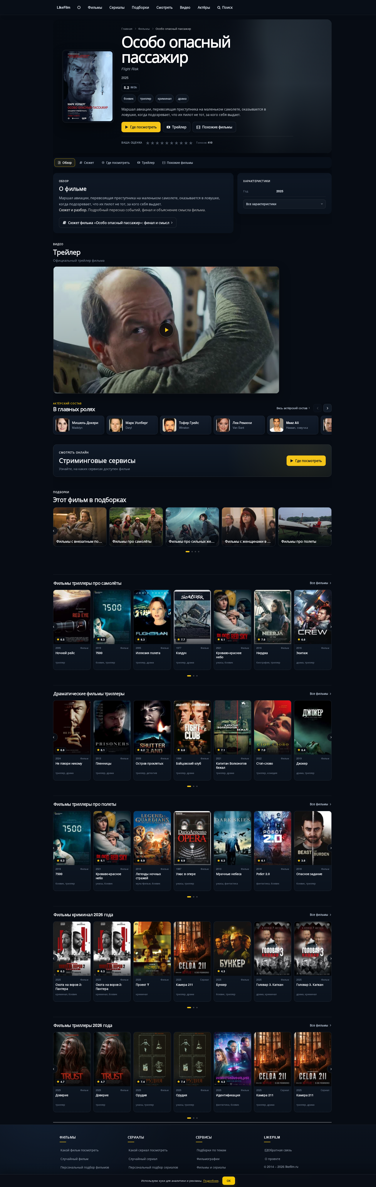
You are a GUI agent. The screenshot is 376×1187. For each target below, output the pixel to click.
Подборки (140, 7)
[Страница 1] (188, 551)
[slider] (169, 142)
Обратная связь (280, 1150)
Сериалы (116, 7)
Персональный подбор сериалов (153, 1167)
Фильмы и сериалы (211, 1167)
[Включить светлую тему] (79, 7)
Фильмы (95, 7)
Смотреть (164, 7)
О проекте (272, 1159)
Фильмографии (208, 1159)
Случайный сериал (143, 1159)
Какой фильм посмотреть (79, 1150)
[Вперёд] (327, 408)
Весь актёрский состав (292, 408)
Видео (185, 7)
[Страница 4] (198, 551)
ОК (229, 1181)
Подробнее (210, 1181)
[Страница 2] (192, 551)
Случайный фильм (74, 1159)
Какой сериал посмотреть (148, 1150)
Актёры (204, 7)
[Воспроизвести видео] (166, 329)
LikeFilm (63, 7)
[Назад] (317, 408)
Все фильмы (319, 583)
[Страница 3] (195, 551)
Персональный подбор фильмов (84, 1167)
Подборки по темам (211, 1150)
